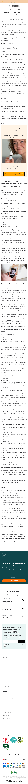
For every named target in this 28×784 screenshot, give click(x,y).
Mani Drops (5, 516)
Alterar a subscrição (7, 721)
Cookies (23, 767)
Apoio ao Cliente (6, 718)
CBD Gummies (6, 663)
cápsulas (20, 292)
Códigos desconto (6, 724)
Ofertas (4, 680)
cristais (25, 290)
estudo (11, 470)
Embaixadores (6, 704)
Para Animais (5, 677)
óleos (21, 290)
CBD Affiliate (5, 701)
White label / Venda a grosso (9, 698)
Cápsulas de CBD (6, 660)
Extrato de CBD (6, 666)
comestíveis (8, 292)
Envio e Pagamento (7, 712)
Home (5, 9)
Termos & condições (10, 767)
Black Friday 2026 (7, 686)
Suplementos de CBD (7, 669)
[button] (1, 5)
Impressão (5, 767)
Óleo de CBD (5, 657)
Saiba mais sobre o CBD (8, 715)
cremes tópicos (8, 294)
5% (25, 508)
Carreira (4, 695)
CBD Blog (10, 9)
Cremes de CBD (6, 672)
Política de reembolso (7, 727)
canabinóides (23, 296)
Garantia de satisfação (7, 730)
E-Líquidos (5, 674)
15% (2, 510)
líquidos (3, 292)
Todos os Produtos (7, 683)
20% (5, 510)
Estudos (3, 368)
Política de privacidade (17, 767)
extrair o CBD (6, 302)
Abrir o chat (5, 617)
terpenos (9, 320)
